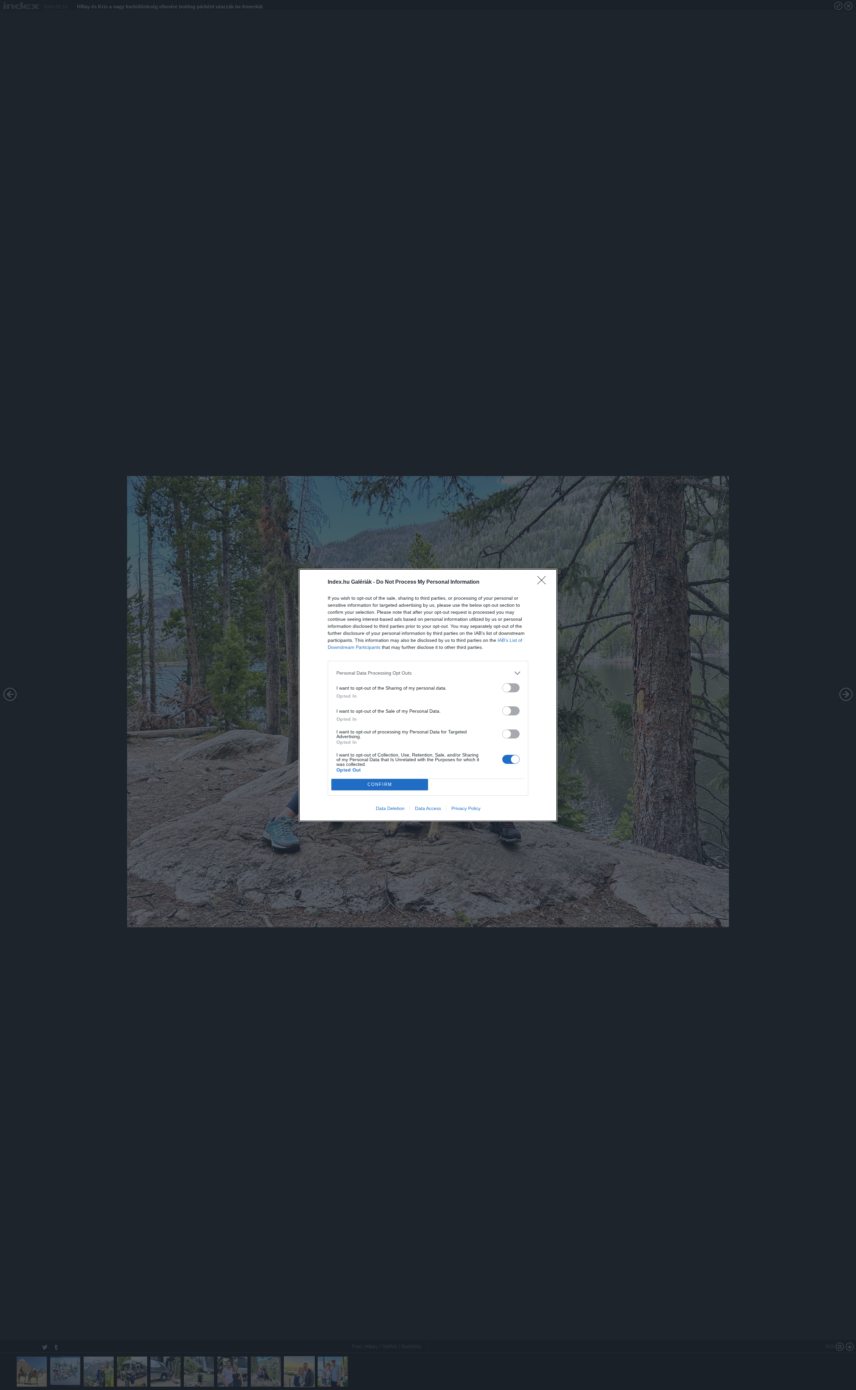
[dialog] (428, 695)
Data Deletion (390, 808)
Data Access (428, 808)
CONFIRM (379, 784)
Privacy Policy (465, 808)
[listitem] (428, 673)
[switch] (511, 687)
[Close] (543, 582)
